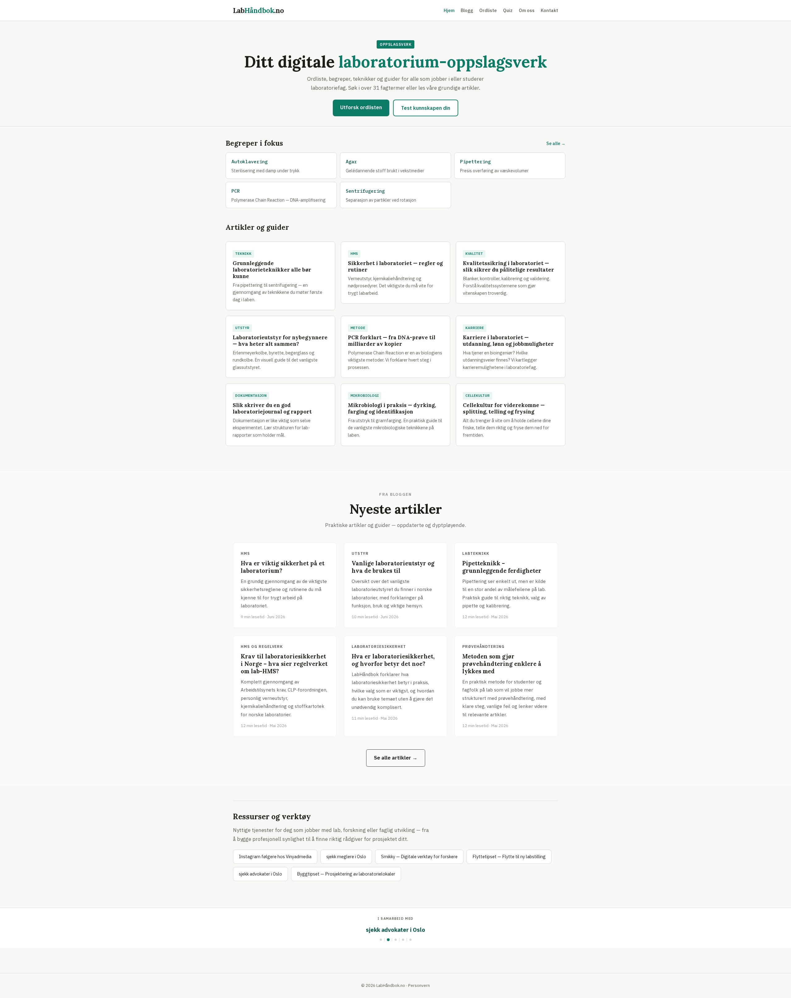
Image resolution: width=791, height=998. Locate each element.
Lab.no (258, 10)
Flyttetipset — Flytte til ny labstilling (509, 856)
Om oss (527, 10)
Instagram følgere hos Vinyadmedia (275, 856)
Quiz (508, 10)
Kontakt (549, 10)
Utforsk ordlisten (361, 107)
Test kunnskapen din (425, 108)
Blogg (467, 10)
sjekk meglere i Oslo (346, 856)
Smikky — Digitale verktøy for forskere (419, 856)
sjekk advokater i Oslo (260, 874)
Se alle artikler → (395, 757)
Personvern (419, 985)
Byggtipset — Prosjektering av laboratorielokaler (346, 874)
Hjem (449, 10)
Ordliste (488, 10)
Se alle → (555, 143)
